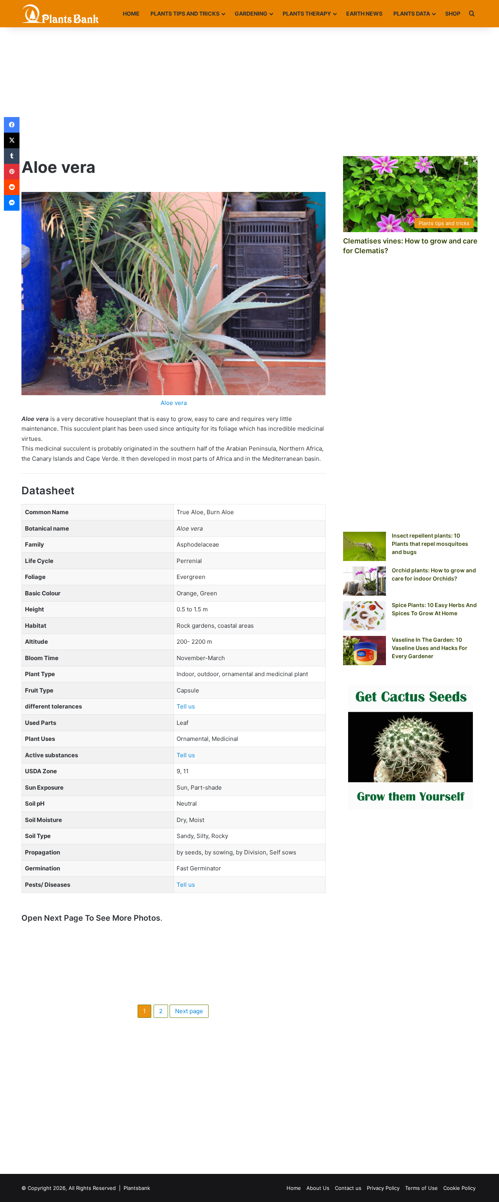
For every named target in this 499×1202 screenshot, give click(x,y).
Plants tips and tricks (184, 13)
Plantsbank (137, 1188)
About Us (317, 1188)
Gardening (251, 13)
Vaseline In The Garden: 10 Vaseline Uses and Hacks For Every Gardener (429, 647)
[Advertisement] (249, 89)
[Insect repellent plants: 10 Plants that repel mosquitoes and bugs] (364, 546)
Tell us (186, 706)
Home (131, 13)
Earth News (364, 13)
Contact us (348, 1188)
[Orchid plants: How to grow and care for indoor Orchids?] (364, 581)
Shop (452, 13)
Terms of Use (421, 1188)
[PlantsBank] (60, 13)
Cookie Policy (459, 1188)
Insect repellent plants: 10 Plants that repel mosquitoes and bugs (430, 543)
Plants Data (411, 13)
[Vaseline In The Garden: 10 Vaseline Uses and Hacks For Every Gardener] (364, 650)
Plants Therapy (307, 13)
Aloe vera (174, 403)
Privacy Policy (383, 1188)
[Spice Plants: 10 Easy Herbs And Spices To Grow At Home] (364, 615)
